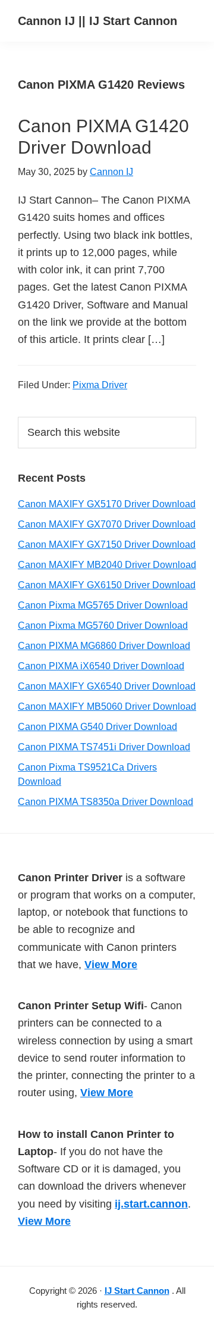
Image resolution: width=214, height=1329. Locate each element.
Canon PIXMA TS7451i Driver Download (104, 747)
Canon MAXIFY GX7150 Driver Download (107, 544)
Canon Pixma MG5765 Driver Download (103, 605)
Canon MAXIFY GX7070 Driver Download (107, 524)
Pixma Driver (100, 385)
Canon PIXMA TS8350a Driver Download (105, 802)
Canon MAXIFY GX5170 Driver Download (107, 504)
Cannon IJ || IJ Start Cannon (97, 20)
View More (110, 965)
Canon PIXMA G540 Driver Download (97, 727)
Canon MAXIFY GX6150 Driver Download (107, 585)
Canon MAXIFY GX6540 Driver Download (107, 686)
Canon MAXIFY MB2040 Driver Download (107, 565)
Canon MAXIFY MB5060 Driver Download (107, 706)
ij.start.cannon (151, 1204)
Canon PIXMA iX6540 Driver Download (101, 666)
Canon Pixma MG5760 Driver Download (103, 625)
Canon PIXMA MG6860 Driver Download (104, 646)
